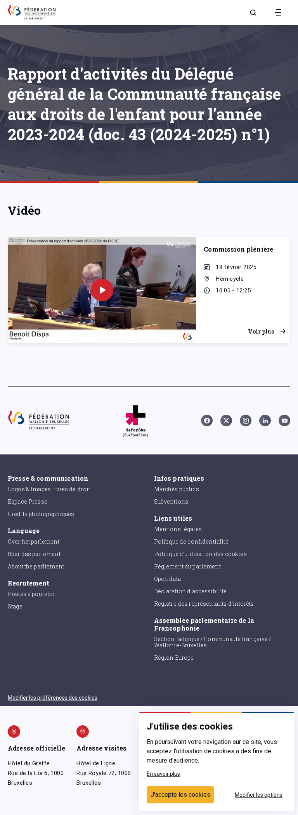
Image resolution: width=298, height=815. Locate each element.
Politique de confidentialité (191, 541)
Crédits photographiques (41, 514)
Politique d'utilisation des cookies (200, 554)
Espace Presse (27, 501)
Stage (15, 606)
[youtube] (284, 420)
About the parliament (36, 566)
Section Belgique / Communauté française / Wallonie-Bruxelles (212, 642)
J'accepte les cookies (180, 794)
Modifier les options (258, 795)
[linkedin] (265, 420)
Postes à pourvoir (31, 594)
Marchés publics (176, 489)
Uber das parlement (34, 554)
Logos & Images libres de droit (49, 489)
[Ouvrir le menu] (277, 12)
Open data (167, 578)
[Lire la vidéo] (102, 290)
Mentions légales (178, 529)
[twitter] (226, 420)
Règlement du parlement (187, 566)
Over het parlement (33, 541)
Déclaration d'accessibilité (190, 591)
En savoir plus (163, 774)
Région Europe (174, 657)
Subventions (171, 501)
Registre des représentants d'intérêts (204, 603)
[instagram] (245, 420)
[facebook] (207, 420)
